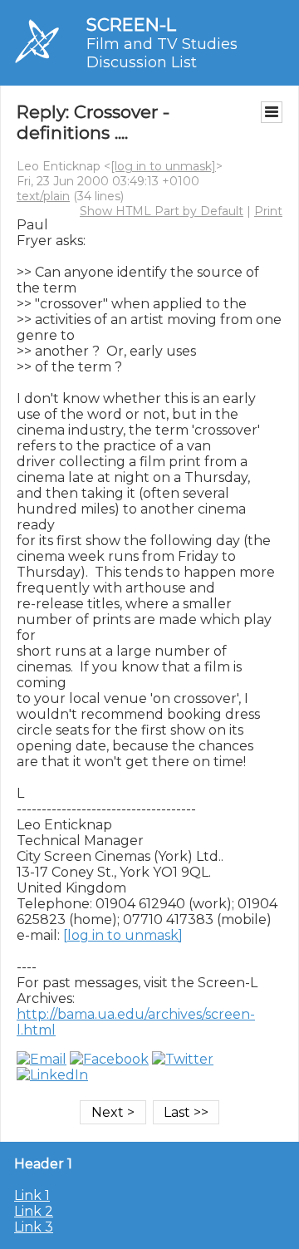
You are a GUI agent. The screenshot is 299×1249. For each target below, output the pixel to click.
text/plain (43, 196)
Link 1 (32, 1195)
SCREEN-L (131, 24)
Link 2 (33, 1211)
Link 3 (33, 1227)
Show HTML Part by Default (161, 211)
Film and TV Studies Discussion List (162, 53)
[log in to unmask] (163, 166)
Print (268, 211)
